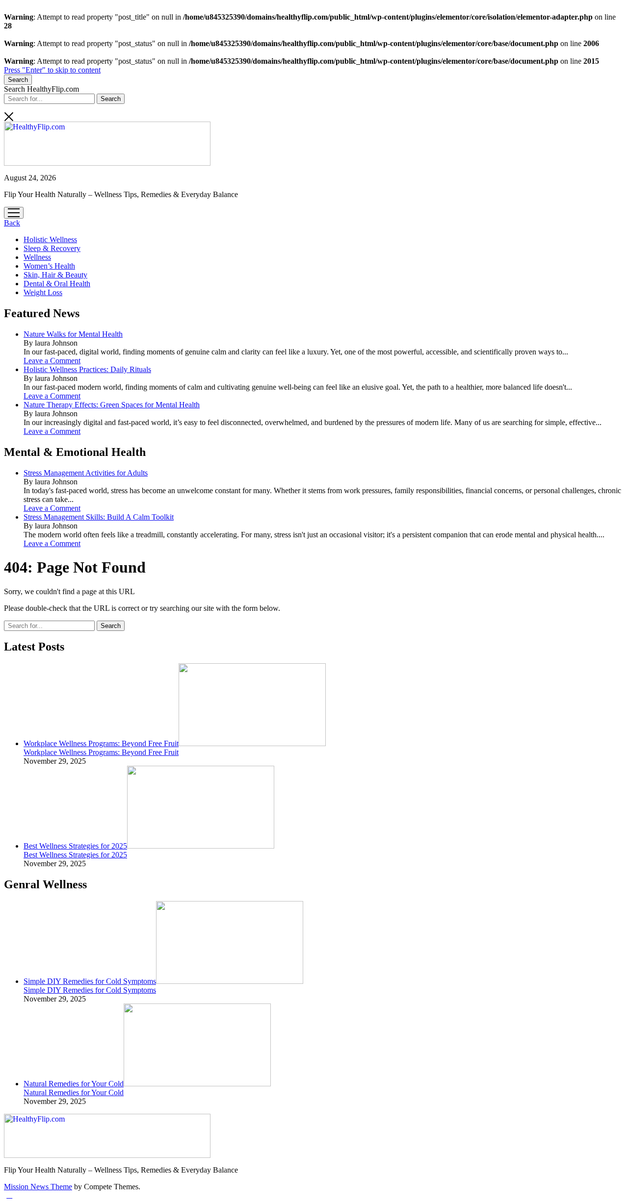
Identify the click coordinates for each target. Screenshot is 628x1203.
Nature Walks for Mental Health (73, 334)
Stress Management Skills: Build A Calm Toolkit (99, 517)
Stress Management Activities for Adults (86, 473)
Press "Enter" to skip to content (52, 70)
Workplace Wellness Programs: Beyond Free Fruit (101, 743)
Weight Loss (43, 292)
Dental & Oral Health (57, 283)
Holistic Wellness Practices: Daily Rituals (87, 369)
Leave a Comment (52, 360)
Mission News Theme (38, 1186)
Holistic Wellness (50, 239)
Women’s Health (49, 266)
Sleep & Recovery (52, 248)
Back (12, 223)
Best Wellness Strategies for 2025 (75, 846)
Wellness (37, 257)
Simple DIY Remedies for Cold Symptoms (90, 981)
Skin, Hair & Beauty (55, 275)
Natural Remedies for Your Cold (74, 1083)
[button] (9, 1195)
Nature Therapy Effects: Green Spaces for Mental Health (112, 405)
